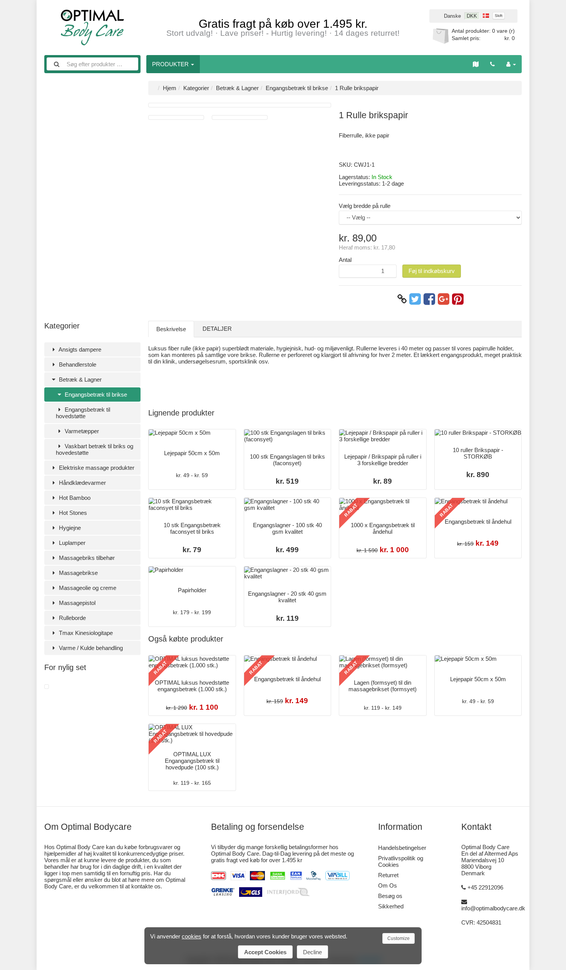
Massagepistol (76, 603)
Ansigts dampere (79, 349)
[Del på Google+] (443, 299)
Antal (345, 259)
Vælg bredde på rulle (364, 206)
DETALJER (217, 328)
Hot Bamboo (73, 497)
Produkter (171, 64)
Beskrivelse (171, 329)
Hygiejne (69, 527)
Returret (388, 875)
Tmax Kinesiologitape (85, 633)
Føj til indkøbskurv (432, 271)
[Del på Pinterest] (458, 299)
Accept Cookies (265, 952)
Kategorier (196, 88)
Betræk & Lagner (79, 379)
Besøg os (390, 896)
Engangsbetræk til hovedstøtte (83, 412)
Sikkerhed (391, 906)
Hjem (169, 88)
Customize (398, 938)
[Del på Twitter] (415, 299)
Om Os (387, 885)
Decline (312, 952)
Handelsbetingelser (402, 847)
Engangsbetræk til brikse (95, 394)
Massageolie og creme (86, 588)
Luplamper (71, 542)
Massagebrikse (77, 573)
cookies (191, 936)
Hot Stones (72, 512)
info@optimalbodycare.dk (493, 908)
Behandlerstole (76, 364)
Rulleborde (71, 618)
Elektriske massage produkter (95, 467)
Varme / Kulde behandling (90, 648)
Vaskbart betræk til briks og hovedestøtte (94, 449)
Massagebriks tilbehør (86, 558)
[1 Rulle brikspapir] (46, 687)
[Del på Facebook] (429, 299)
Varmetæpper (81, 431)
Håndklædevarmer (81, 482)
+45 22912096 (485, 887)
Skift (498, 15)
